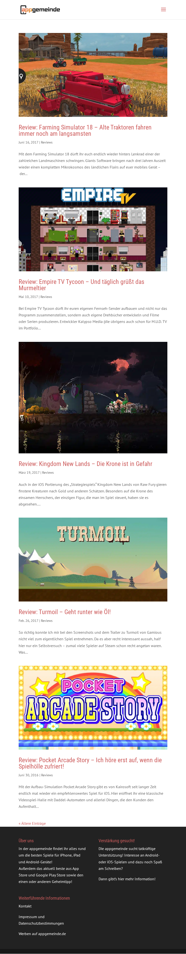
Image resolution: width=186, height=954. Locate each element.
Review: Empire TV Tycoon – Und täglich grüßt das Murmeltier (81, 285)
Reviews (47, 142)
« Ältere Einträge (32, 823)
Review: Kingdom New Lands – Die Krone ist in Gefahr (85, 463)
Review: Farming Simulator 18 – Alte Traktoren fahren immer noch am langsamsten (85, 130)
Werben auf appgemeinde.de (42, 933)
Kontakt (25, 906)
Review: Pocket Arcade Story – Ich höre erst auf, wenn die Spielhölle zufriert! (90, 763)
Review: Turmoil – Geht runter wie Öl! (65, 612)
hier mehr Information (136, 878)
